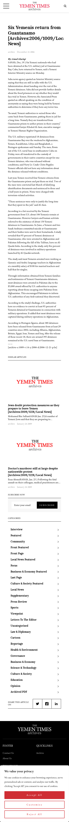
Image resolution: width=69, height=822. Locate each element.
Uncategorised (19, 626)
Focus (14, 566)
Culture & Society (21, 674)
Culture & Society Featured (27, 583)
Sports (14, 608)
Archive (40, 753)
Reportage (17, 644)
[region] (34, 793)
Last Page (16, 577)
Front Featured (20, 547)
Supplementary (20, 596)
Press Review (19, 602)
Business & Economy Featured (29, 572)
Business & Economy (23, 662)
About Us (7, 758)
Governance (18, 656)
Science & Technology (23, 668)
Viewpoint (17, 614)
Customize (34, 804)
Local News (17, 590)
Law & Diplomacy (21, 632)
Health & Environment (24, 650)
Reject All (34, 814)
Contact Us (8, 753)
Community (18, 541)
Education (17, 680)
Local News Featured (23, 559)
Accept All (34, 795)
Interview (16, 529)
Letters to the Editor (24, 620)
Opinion (15, 686)
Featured (16, 535)
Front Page (17, 553)
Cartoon (15, 638)
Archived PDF (19, 692)
